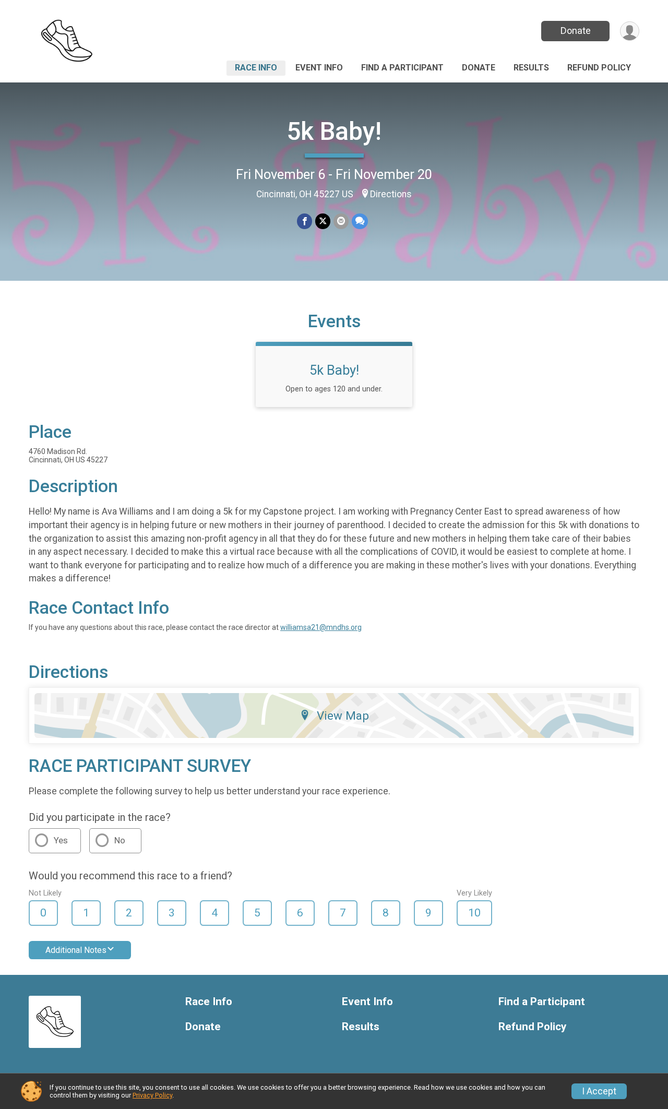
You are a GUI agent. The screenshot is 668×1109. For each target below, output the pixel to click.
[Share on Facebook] (304, 221)
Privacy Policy (152, 1095)
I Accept (599, 1091)
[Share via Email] (341, 221)
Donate (575, 30)
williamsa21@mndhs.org (321, 627)
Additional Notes (75, 950)
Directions (391, 194)
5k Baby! (334, 131)
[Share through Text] (360, 221)
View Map (343, 715)
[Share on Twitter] (322, 221)
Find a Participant (402, 68)
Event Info (319, 68)
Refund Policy (599, 68)
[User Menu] (629, 31)
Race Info (256, 68)
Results (531, 68)
